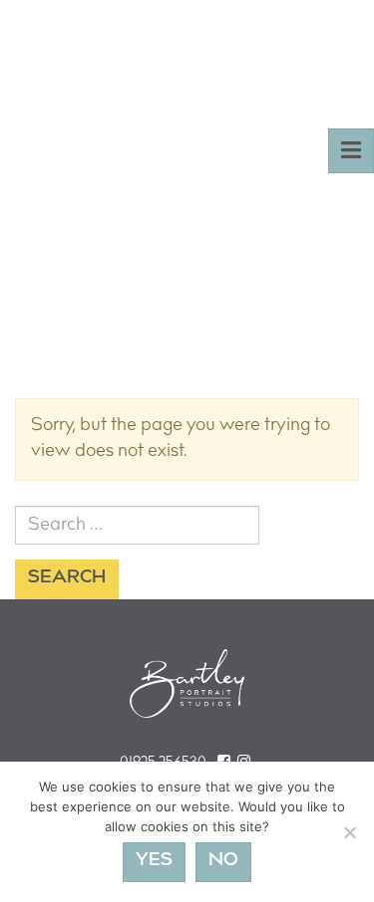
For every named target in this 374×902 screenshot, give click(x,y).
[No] (349, 832)
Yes (154, 861)
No (223, 861)
